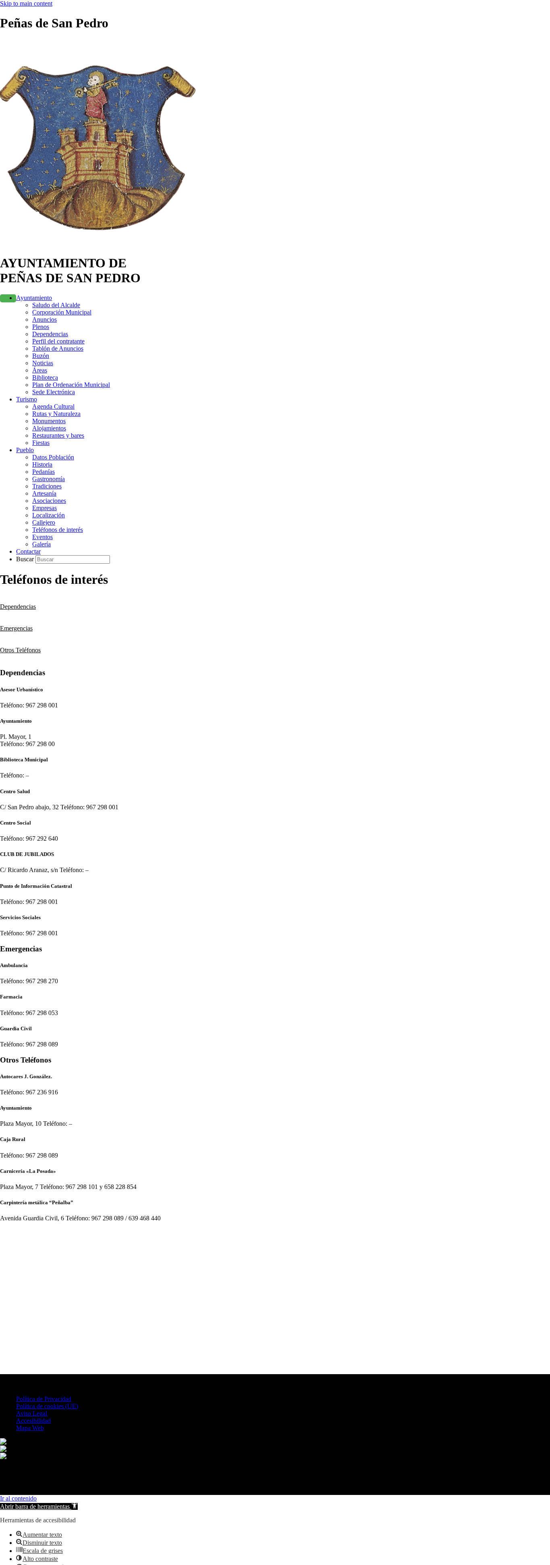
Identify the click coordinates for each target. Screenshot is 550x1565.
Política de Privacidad (43, 1398)
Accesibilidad (33, 1420)
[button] (39, 1506)
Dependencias (50, 334)
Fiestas (41, 442)
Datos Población (53, 457)
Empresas (44, 507)
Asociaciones (49, 500)
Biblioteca (45, 377)
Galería (41, 544)
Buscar (25, 559)
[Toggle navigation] (8, 298)
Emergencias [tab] (16, 628)
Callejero (43, 522)
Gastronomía (48, 478)
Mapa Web (30, 1427)
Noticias (42, 363)
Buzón (40, 355)
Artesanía (44, 493)
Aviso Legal (31, 1413)
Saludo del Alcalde (56, 305)
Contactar (28, 551)
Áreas (39, 370)
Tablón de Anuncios (57, 348)
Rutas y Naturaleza (56, 413)
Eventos (42, 536)
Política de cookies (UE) (47, 1406)
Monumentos (49, 421)
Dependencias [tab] (18, 606)
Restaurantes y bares (58, 435)
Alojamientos (49, 428)
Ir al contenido (18, 1498)
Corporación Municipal (61, 312)
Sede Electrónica (53, 392)
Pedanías (43, 471)
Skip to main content (26, 3)
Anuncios (44, 319)
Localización (48, 515)
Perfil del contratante (58, 341)
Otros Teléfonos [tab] (20, 650)
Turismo (26, 399)
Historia (42, 464)
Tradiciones (47, 486)
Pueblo (25, 450)
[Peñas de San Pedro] (103, 243)
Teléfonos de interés (57, 529)
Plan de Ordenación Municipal (71, 384)
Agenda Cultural (53, 406)
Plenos (40, 326)
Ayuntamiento (34, 297)
